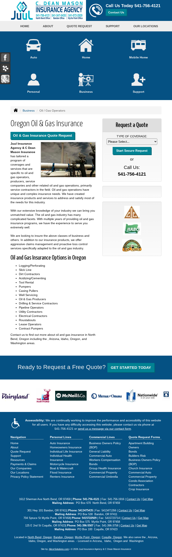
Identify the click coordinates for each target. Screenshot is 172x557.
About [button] (48, 26)
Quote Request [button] (79, 26)
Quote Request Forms (144, 437)
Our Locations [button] (145, 26)
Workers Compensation (104, 460)
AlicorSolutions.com (59, 549)
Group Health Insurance (105, 468)
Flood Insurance (61, 472)
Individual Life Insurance (66, 451)
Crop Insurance (139, 489)
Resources (17, 460)
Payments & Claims (23, 464)
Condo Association (141, 480)
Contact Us (116, 12)
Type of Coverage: (132, 136)
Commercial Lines (102, 437)
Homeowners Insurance (66, 447)
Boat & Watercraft (61, 468)
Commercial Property (103, 472)
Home (24, 26)
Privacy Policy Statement (26, 476)
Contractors (136, 485)
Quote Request (20, 451)
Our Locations (19, 472)
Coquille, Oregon (112, 537)
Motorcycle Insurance (64, 464)
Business (29, 110)
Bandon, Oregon (63, 537)
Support (15, 455)
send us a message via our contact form (104, 428)
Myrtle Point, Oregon (87, 537)
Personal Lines (60, 437)
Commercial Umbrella (103, 476)
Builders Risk (137, 455)
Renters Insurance (62, 476)
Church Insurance (140, 468)
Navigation (18, 437)
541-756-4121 (147, 5)
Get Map (147, 499)
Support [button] (113, 26)
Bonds (93, 464)
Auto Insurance (60, 443)
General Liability (100, 451)
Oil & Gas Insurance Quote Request (42, 136)
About (14, 447)
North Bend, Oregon (40, 537)
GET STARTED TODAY (131, 367)
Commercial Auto (100, 455)
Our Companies (20, 468)
